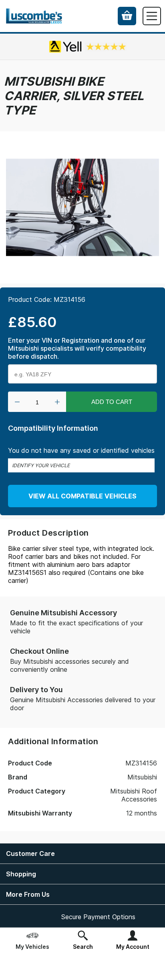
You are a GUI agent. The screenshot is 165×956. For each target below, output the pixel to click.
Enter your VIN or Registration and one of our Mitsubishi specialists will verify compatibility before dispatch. (77, 348)
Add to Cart (111, 401)
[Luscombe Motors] (34, 16)
